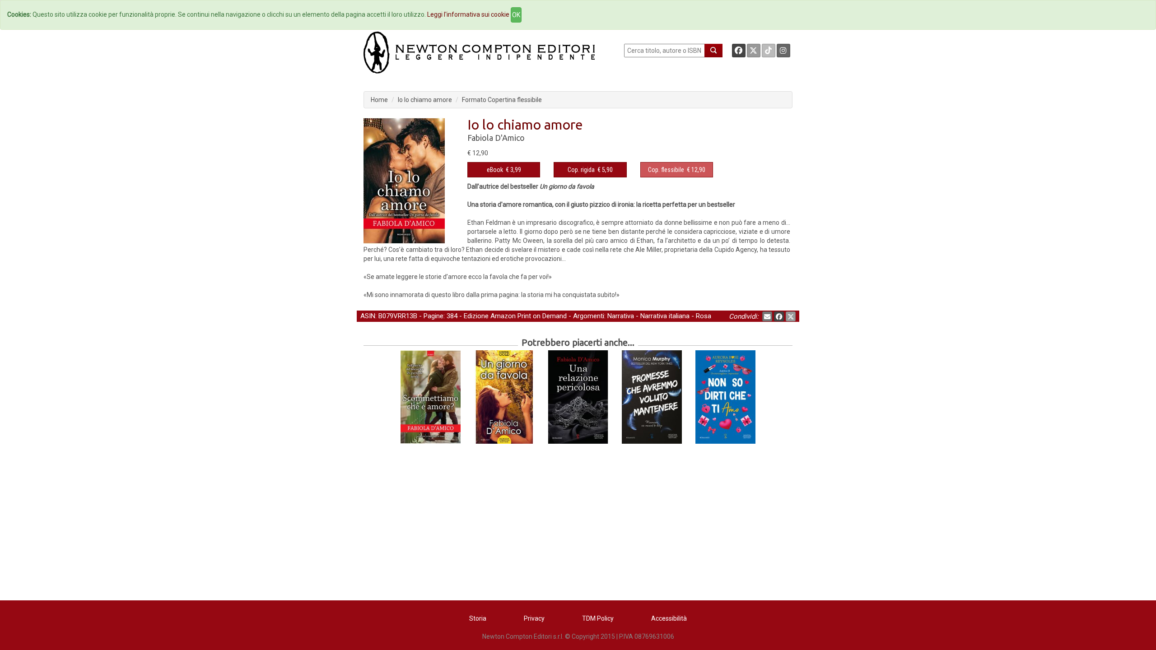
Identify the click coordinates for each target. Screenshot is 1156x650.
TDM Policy (598, 618)
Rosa (703, 316)
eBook (495, 169)
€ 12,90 (676, 169)
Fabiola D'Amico (496, 137)
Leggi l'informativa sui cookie (468, 14)
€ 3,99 (504, 169)
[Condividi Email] (767, 316)
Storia (477, 618)
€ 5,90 (590, 169)
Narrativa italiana (665, 316)
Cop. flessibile (666, 169)
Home (379, 99)
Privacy (534, 618)
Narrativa (620, 316)
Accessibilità (669, 618)
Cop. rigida (581, 169)
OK (516, 15)
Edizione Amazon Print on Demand (515, 316)
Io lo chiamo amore (425, 99)
